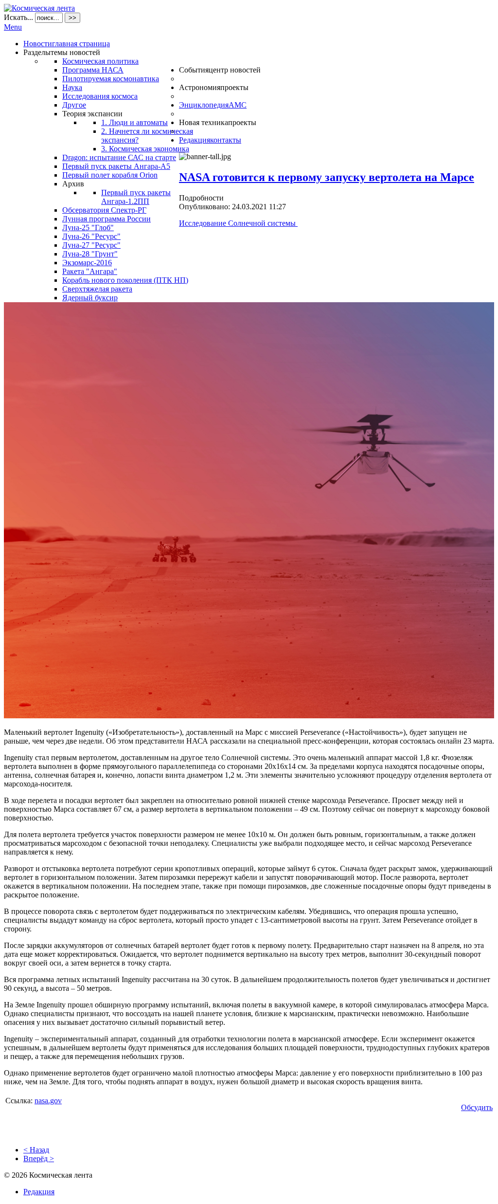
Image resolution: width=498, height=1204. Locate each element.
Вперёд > (38, 1158)
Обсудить (477, 1107)
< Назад (36, 1150)
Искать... (18, 17)
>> (72, 17)
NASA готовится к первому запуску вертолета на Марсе (326, 177)
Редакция (38, 1191)
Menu (13, 27)
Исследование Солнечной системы (238, 223)
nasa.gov (48, 1100)
